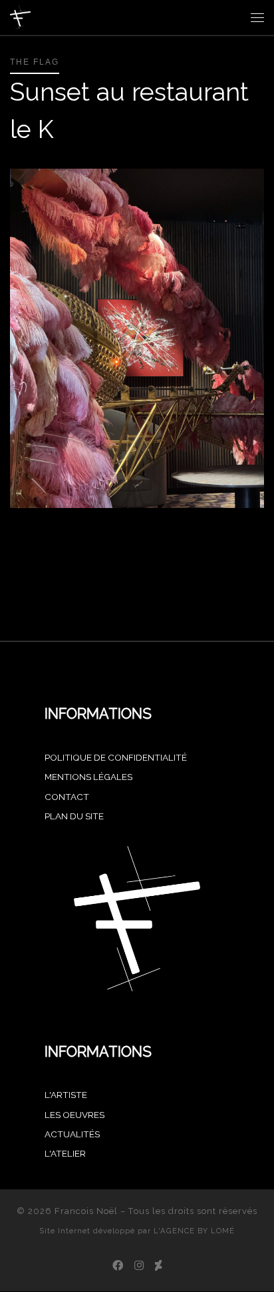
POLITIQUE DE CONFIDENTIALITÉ (116, 757)
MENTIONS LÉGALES (88, 776)
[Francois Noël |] (20, 16)
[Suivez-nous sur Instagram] (139, 1265)
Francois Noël (86, 1211)
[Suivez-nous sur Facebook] (117, 1265)
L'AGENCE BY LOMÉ (194, 1230)
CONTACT (67, 796)
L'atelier (65, 1153)
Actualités (72, 1134)
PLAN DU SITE (74, 816)
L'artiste (66, 1094)
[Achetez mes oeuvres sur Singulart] (158, 1265)
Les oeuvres (74, 1114)
